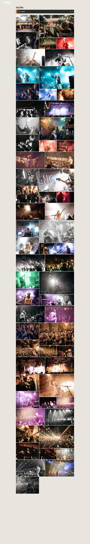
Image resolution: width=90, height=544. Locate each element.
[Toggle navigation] (86, 2)
